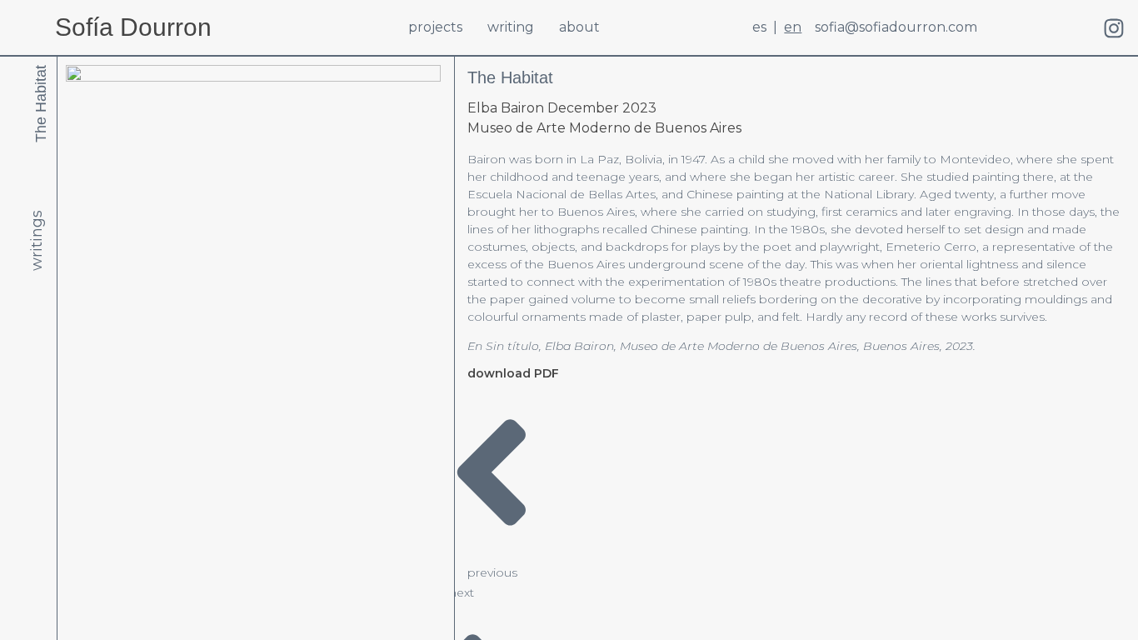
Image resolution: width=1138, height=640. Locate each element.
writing (510, 27)
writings (36, 240)
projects (435, 27)
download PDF (513, 373)
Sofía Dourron (133, 27)
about (579, 27)
